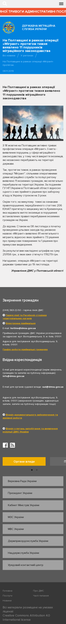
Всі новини (9, 55)
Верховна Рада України (22, 481)
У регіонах (27, 55)
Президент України (20, 493)
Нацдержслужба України (23, 553)
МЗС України (16, 517)
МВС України (16, 529)
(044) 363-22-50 (12, 310)
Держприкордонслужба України (28, 541)
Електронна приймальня (21, 323)
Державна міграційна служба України (38, 27)
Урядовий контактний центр (25, 565)
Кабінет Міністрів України (23, 505)
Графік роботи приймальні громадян (25, 349)
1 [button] (32, 470)
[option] (26, 462)
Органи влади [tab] (24, 461)
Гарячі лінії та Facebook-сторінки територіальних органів (25, 317)
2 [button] (37, 470)
